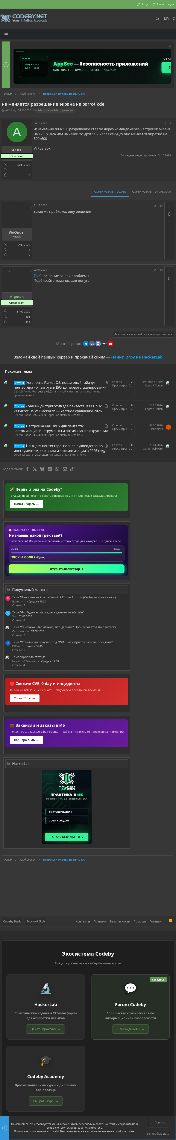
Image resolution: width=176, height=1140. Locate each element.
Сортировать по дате (110, 191)
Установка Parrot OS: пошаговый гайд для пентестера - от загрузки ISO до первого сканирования (60, 385)
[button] (6, 34)
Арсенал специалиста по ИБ (66, 415)
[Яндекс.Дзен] (104, 343)
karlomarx (156, 429)
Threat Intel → (24, 698)
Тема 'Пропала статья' (28, 657)
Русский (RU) (35, 921)
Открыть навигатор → (66, 569)
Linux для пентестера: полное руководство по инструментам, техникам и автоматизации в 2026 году (59, 448)
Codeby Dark (12, 921)
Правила (100, 921)
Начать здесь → (26, 504)
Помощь (140, 921)
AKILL (8, 110)
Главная (155, 921)
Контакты (83, 921)
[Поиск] (157, 19)
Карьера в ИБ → (26, 740)
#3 (161, 270)
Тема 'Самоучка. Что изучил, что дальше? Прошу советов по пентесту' (64, 627)
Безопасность (120, 921)
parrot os (67, 110)
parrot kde (52, 110)
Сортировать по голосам (151, 191)
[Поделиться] (165, 124)
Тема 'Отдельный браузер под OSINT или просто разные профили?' (62, 642)
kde (40, 110)
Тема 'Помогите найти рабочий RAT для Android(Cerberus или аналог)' (64, 597)
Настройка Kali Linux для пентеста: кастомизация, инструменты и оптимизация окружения (61, 428)
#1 (171, 123)
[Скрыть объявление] (169, 47)
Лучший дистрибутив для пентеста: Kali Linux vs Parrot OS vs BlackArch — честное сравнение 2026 (58, 408)
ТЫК (37, 275)
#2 (161, 206)
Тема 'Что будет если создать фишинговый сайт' (48, 612)
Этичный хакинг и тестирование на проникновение (57, 393)
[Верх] (165, 921)
